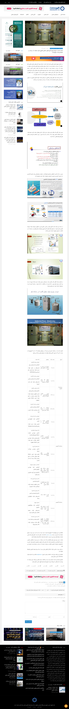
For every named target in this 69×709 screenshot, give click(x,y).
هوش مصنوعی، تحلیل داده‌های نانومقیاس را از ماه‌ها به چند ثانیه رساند (35, 671)
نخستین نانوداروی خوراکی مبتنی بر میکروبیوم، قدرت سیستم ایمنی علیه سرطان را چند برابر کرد (35, 655)
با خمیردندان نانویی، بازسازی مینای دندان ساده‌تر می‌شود (35, 680)
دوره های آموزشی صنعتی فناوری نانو (41, 582)
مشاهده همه (8, 50)
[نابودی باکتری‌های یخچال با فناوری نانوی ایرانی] (20, 115)
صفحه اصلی (39, 707)
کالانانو (27, 14)
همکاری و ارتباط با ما (33, 2)
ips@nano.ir (39, 554)
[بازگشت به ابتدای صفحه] (3, 705)
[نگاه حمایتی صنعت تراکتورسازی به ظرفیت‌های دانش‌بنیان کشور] (20, 676)
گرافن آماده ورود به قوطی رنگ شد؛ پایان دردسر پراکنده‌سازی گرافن (35, 684)
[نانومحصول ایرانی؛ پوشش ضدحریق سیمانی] (20, 683)
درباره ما (40, 2)
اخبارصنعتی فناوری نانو (37, 628)
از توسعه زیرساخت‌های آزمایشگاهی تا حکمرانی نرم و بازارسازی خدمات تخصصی (34, 664)
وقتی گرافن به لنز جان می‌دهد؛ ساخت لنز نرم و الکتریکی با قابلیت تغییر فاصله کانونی (35, 659)
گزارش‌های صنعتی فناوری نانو (15, 55)
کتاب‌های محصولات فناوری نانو (15, 69)
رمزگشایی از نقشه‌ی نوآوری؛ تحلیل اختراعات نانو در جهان (34, 689)
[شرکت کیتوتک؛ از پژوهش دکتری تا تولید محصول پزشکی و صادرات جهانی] (20, 107)
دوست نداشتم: (41, 570)
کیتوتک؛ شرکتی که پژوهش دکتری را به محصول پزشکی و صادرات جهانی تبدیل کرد (35, 651)
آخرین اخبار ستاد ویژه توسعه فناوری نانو (34, 647)
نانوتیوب (39, 14)
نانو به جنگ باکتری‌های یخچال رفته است (36, 668)
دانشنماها (22, 14)
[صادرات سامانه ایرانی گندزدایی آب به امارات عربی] (20, 652)
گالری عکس (33, 14)
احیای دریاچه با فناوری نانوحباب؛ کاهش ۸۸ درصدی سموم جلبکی (36, 675)
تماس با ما (29, 707)
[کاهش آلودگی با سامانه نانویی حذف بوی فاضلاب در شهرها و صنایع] (20, 122)
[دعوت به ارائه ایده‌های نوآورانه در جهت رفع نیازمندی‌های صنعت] (20, 659)
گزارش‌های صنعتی (14, 14)
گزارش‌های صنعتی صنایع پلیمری (15, 630)
